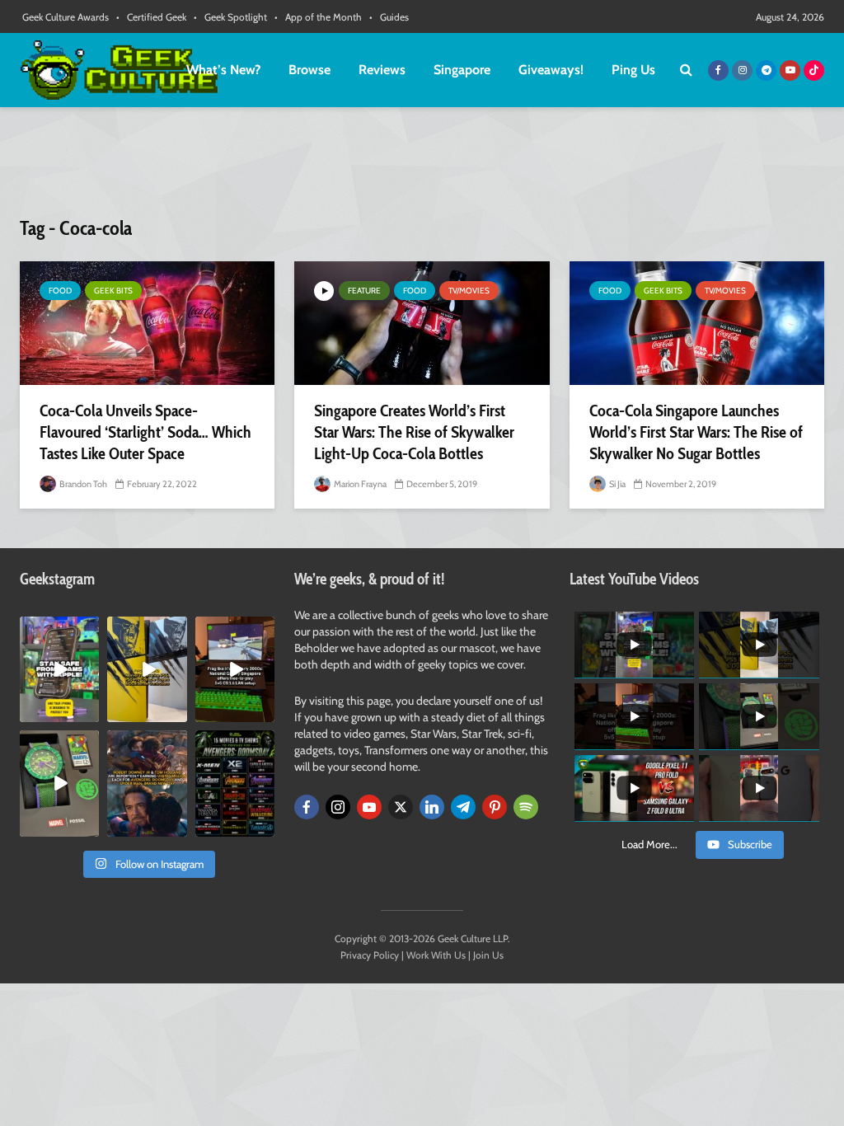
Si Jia (616, 484)
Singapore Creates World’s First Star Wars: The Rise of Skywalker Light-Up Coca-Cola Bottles (414, 432)
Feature (364, 290)
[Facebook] (306, 807)
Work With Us (436, 955)
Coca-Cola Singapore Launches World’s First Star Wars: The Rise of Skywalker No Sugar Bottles (696, 432)
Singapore (462, 69)
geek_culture (59, 629)
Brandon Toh (82, 484)
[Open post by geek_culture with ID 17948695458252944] (234, 783)
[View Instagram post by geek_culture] (89, 713)
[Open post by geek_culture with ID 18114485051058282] (59, 783)
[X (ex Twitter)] (400, 807)
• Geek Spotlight (230, 17)
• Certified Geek (151, 17)
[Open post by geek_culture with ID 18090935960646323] (234, 669)
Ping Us (633, 69)
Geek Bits (113, 290)
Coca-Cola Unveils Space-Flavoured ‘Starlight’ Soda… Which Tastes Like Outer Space (145, 432)
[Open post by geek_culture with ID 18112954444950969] (59, 669)
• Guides (389, 17)
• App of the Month (318, 17)
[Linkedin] (432, 807)
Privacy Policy (369, 955)
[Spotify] (525, 807)
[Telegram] (463, 807)
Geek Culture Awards (65, 17)
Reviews (382, 69)
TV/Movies (469, 290)
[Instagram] (338, 807)
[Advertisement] (422, 169)
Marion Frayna (359, 484)
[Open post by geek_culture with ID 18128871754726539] (146, 669)
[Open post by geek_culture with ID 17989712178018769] (146, 783)
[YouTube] (369, 807)
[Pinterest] (494, 807)
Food (60, 290)
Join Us (488, 955)
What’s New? (223, 69)
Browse (309, 69)
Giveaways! (551, 69)
